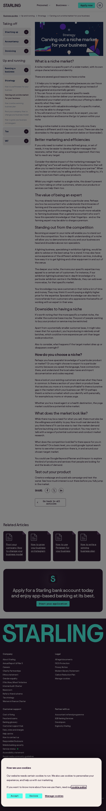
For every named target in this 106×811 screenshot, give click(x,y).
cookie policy (78, 787)
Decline (34, 796)
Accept (14, 796)
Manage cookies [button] (54, 796)
